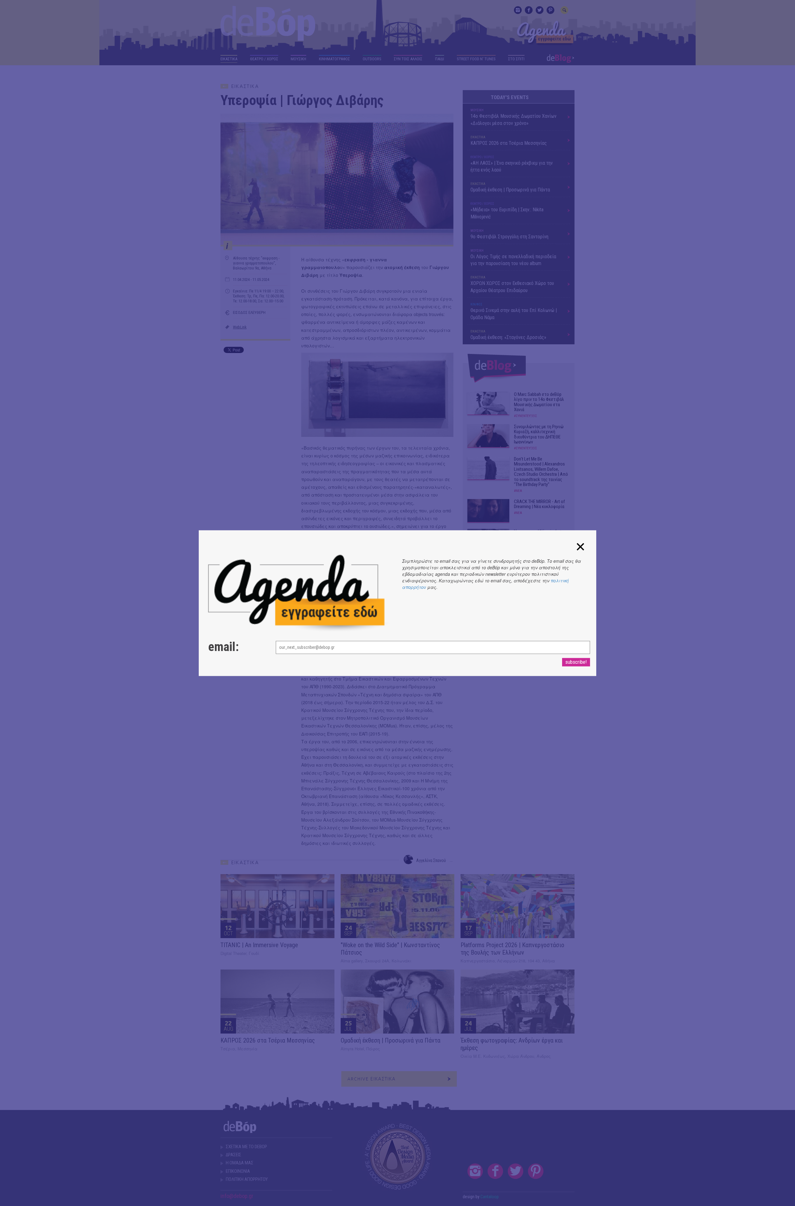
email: (223, 647)
